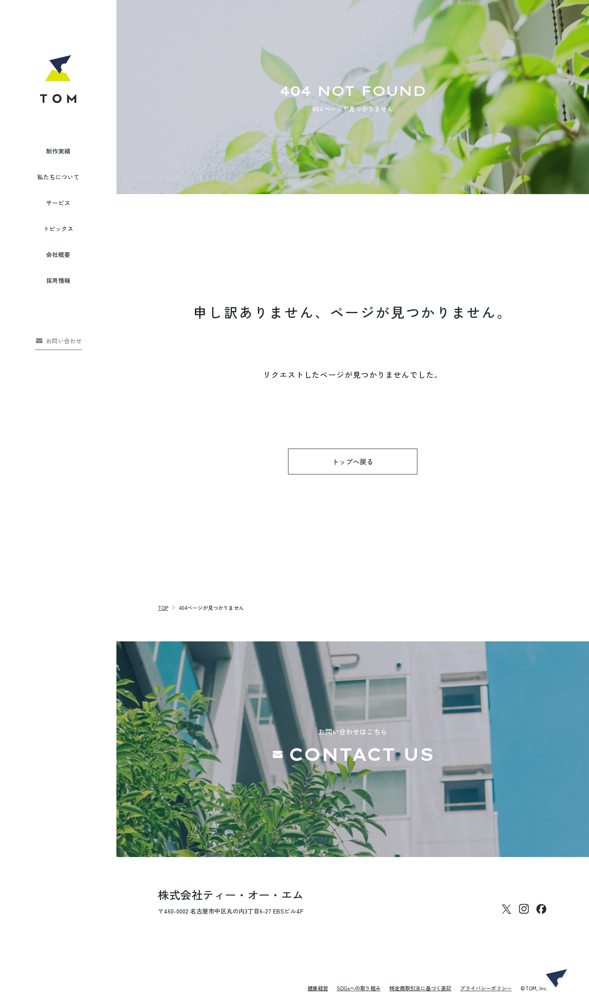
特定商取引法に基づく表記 (420, 988)
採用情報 (58, 280)
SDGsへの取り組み (359, 988)
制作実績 (58, 151)
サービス (58, 202)
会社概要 (58, 254)
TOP (163, 607)
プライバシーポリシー (486, 988)
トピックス (58, 228)
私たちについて (58, 177)
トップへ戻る (352, 461)
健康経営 (317, 988)
